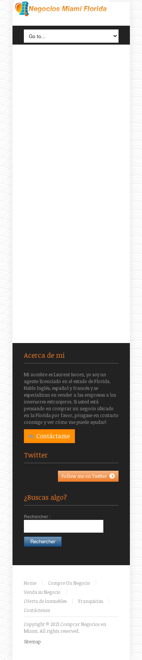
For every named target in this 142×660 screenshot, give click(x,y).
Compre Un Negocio (69, 583)
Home (30, 583)
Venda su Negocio (42, 592)
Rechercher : (37, 516)
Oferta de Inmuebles (45, 601)
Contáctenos (37, 610)
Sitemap (32, 641)
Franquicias (90, 601)
